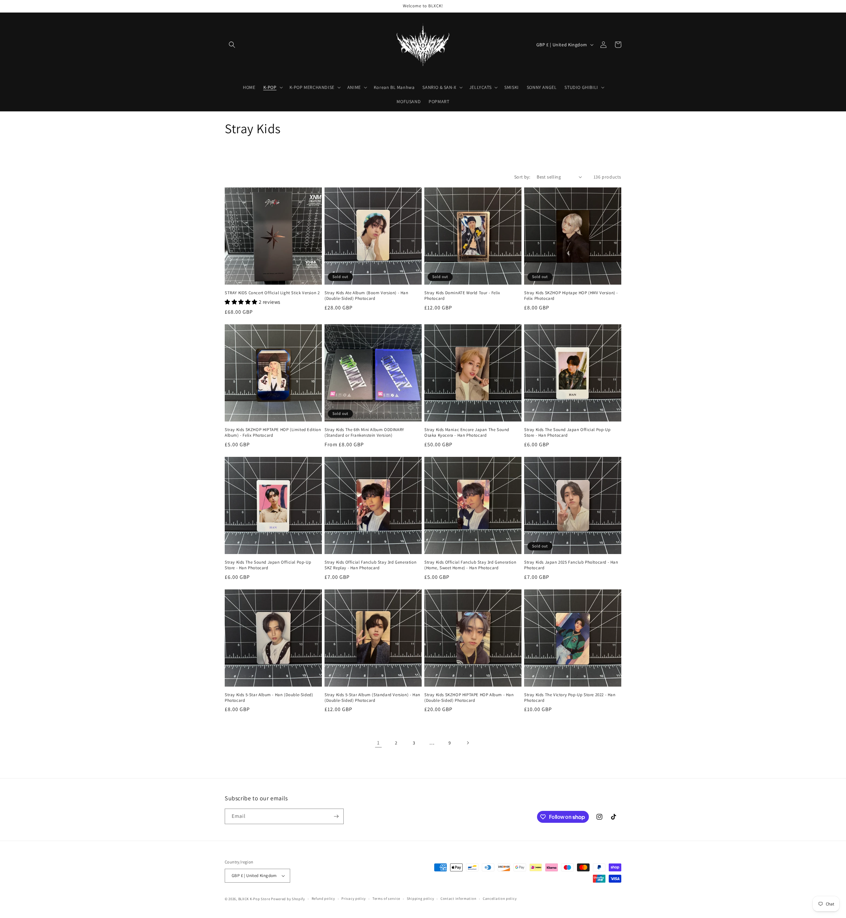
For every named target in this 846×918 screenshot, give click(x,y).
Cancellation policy (500, 898)
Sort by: (522, 177)
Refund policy (323, 898)
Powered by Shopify (288, 899)
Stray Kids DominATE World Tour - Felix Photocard (462, 295)
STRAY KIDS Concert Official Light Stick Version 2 (272, 293)
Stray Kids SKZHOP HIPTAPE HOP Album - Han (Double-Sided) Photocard (469, 697)
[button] (232, 44)
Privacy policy (353, 898)
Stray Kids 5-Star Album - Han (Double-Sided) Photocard (269, 697)
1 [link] (378, 742)
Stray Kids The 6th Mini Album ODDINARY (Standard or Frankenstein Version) (364, 432)
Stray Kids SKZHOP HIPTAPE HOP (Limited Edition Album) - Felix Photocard (273, 432)
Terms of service (386, 898)
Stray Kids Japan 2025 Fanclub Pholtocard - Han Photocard (571, 565)
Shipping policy (420, 898)
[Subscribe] (336, 816)
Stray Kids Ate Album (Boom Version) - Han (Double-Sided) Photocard (366, 295)
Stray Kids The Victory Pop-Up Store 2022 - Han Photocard (570, 697)
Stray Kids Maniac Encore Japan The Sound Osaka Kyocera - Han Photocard (466, 432)
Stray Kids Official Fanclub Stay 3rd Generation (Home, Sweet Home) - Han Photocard (470, 565)
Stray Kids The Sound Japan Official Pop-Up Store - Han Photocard (567, 432)
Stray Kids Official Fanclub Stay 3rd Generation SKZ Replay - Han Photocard (370, 565)
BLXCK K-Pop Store (254, 899)
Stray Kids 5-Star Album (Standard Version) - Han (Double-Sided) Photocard (372, 697)
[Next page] (467, 743)
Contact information (458, 898)
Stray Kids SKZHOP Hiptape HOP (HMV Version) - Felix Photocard (571, 295)
